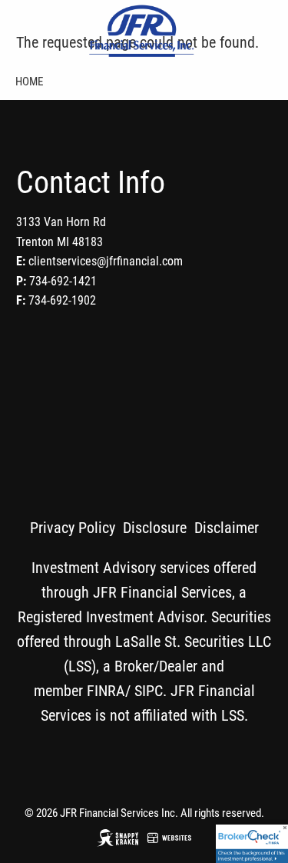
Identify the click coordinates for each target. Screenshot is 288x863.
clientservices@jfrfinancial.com (105, 261)
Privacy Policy (72, 527)
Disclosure (155, 527)
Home (29, 81)
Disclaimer (226, 527)
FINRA (106, 690)
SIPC (148, 690)
